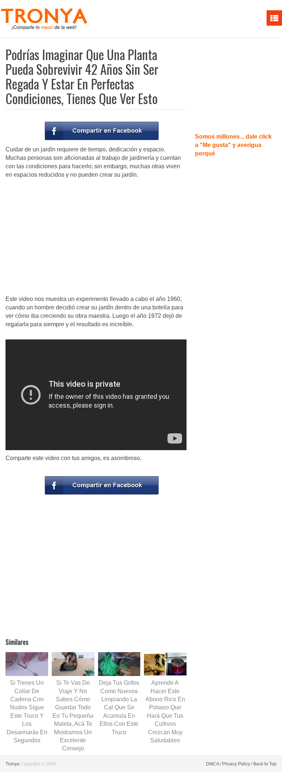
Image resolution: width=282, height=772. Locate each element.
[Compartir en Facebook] (101, 130)
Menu (274, 18)
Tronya (12, 764)
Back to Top (264, 764)
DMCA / (213, 764)
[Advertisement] (96, 237)
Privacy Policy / (237, 764)
